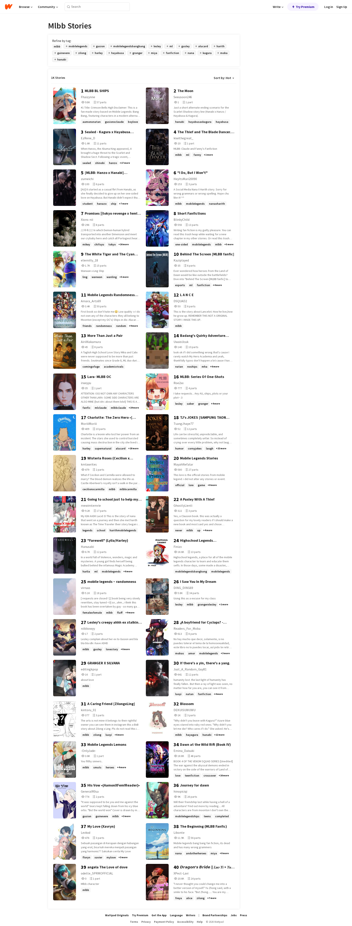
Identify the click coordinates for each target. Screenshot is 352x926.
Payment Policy (164, 922)
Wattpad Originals (117, 915)
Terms (134, 922)
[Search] (69, 7)
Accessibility (185, 922)
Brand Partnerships (214, 915)
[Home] (8, 7)
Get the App (159, 915)
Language (176, 915)
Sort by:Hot (222, 78)
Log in (328, 7)
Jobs (234, 915)
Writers (190, 915)
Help (200, 922)
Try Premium (305, 7)
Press (243, 915)
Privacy (146, 922)
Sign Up (341, 7)
